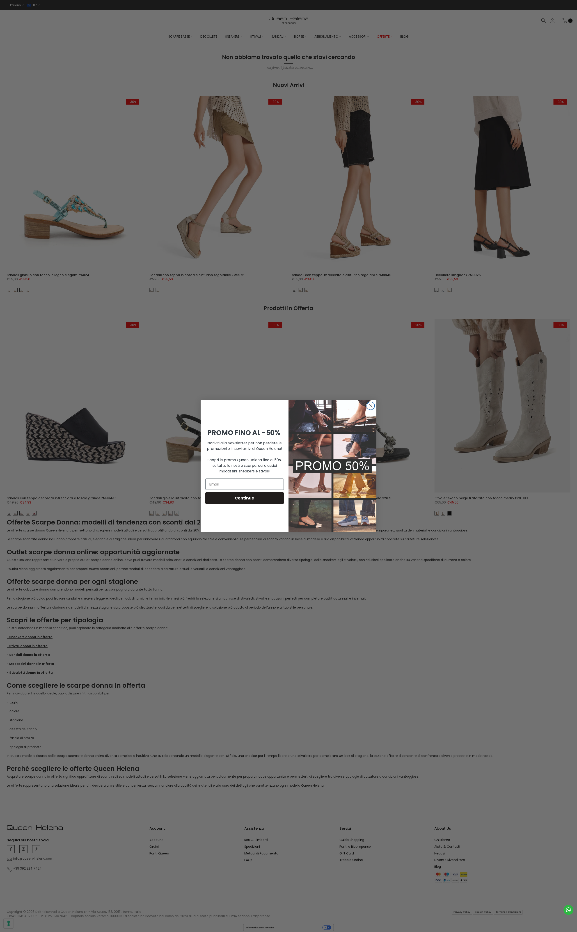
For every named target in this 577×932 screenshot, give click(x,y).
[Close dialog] (371, 406)
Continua (244, 498)
